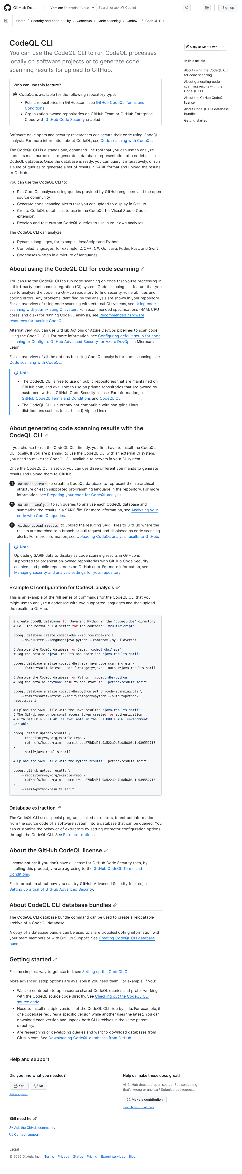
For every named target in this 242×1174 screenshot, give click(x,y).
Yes (22, 1086)
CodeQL (133, 21)
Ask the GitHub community (34, 1128)
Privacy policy (18, 1094)
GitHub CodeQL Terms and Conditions (56, 398)
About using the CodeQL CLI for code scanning (74, 268)
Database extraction (32, 808)
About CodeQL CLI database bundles (60, 905)
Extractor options (79, 834)
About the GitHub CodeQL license (55, 850)
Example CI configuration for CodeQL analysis (61, 587)
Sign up (228, 7)
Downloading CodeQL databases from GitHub (89, 1037)
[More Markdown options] (223, 47)
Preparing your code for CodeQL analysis (84, 494)
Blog (132, 1156)
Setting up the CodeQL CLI (106, 971)
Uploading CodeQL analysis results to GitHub (117, 536)
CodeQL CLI (154, 21)
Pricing (92, 1156)
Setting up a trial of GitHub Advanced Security (51, 889)
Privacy (63, 1156)
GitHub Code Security (65, 119)
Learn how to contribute (138, 1107)
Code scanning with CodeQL (126, 140)
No (41, 1086)
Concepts (84, 21)
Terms (49, 1156)
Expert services (113, 1156)
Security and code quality (51, 21)
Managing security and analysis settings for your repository (67, 572)
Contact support (26, 1134)
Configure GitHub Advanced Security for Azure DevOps (81, 341)
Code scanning (109, 21)
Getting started (30, 959)
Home (20, 21)
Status (78, 1156)
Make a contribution (147, 1099)
